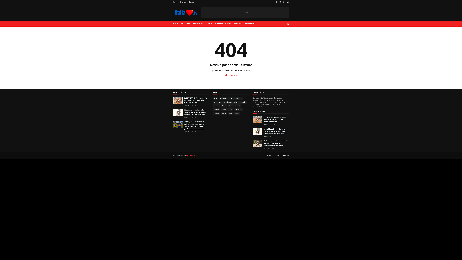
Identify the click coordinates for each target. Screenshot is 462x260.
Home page (232, 75)
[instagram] (284, 2)
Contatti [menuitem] (238, 24)
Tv (231, 110)
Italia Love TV (190, 155)
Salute (231, 106)
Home (175, 2)
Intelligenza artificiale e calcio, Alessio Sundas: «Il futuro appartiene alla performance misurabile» (194, 125)
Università (238, 110)
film (230, 113)
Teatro (216, 110)
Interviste (217, 102)
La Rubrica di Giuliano (231, 102)
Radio (224, 106)
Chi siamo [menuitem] (185, 24)
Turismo (225, 110)
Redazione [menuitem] (197, 24)
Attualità (223, 98)
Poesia (216, 106)
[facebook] (277, 2)
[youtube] (288, 2)
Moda (243, 102)
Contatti (191, 2)
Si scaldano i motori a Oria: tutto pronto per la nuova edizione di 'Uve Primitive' (195, 112)
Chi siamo (183, 2)
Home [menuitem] (175, 24)
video (237, 113)
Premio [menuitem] (209, 24)
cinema (216, 113)
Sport (238, 106)
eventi (224, 113)
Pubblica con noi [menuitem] (223, 24)
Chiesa (231, 98)
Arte (215, 98)
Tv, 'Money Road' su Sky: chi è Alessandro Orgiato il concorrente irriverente (275, 143)
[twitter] (280, 2)
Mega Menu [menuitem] (250, 24)
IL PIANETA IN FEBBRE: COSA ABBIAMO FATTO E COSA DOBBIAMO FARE (195, 100)
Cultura (238, 98)
